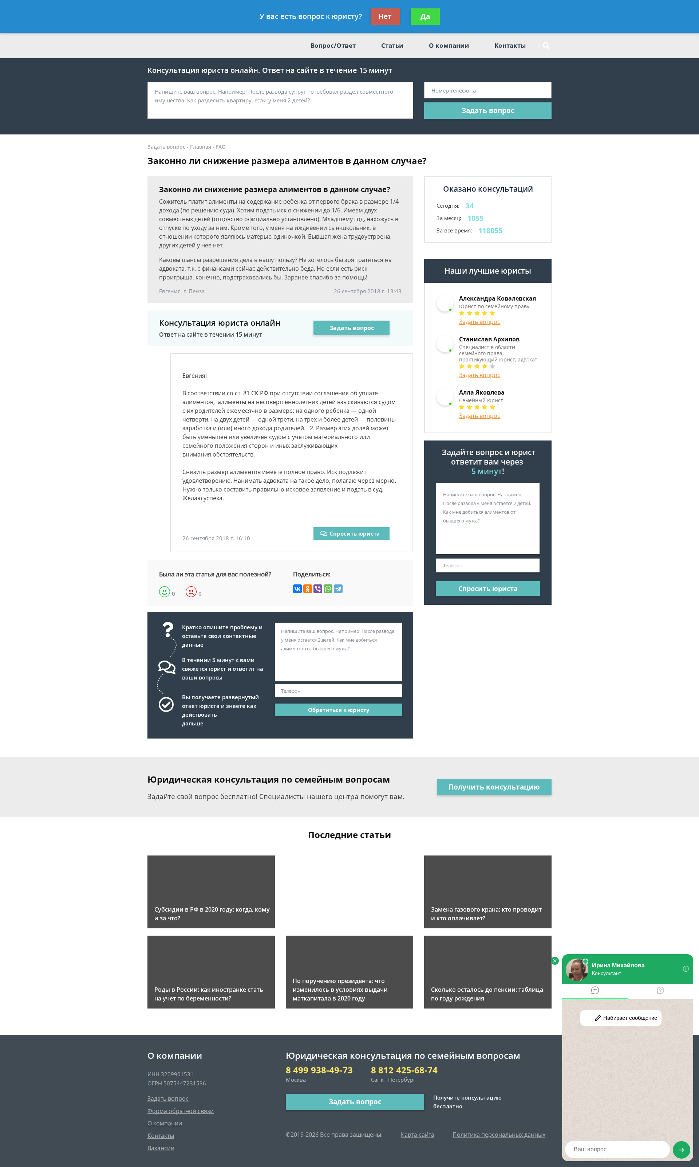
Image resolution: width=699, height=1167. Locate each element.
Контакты (510, 45)
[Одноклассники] (307, 588)
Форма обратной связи (180, 1111)
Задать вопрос (488, 110)
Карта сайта (417, 1135)
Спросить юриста (354, 533)
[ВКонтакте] (297, 588)
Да (425, 16)
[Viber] (317, 588)
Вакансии (160, 1148)
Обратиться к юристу (339, 709)
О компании (449, 45)
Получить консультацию (494, 787)
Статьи (392, 45)
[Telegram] (338, 588)
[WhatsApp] (328, 588)
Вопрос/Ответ (333, 45)
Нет (385, 16)
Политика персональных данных (499, 1135)
